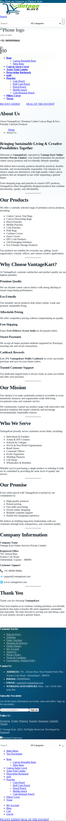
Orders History (13, 646)
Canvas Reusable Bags (24, 60)
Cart (8, 811)
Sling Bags (18, 63)
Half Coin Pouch (21, 84)
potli (8, 75)
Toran (9, 98)
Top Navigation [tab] (14, 753)
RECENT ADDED (10, 104)
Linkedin (53, 721)
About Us (11, 651)
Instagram (43, 721)
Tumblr (4, 724)
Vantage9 (4, 732)
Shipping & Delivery (17, 643)
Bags (9, 58)
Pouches (11, 78)
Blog (8, 808)
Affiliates (11, 637)
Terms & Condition (16, 657)
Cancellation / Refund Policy (21, 660)
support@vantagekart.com (30, 682)
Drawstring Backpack (18, 72)
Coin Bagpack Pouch (23, 92)
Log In (9, 814)
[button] (3, 16)
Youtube (33, 721)
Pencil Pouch (19, 87)
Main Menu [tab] (12, 750)
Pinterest (23, 721)
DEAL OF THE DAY (40, 104)
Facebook (5, 721)
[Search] (63, 21)
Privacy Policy (13, 654)
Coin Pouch (19, 81)
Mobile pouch (20, 89)
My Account (12, 649)
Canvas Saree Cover (17, 66)
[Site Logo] (21, 13)
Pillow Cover (13, 95)
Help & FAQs (13, 634)
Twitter (14, 721)
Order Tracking (14, 640)
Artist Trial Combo (17, 69)
